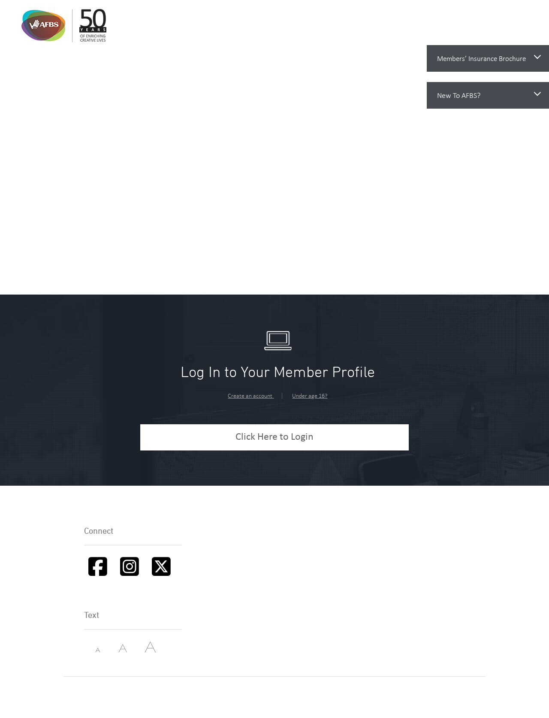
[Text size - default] (117, 650)
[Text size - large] (142, 650)
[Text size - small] (90, 650)
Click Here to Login (274, 437)
